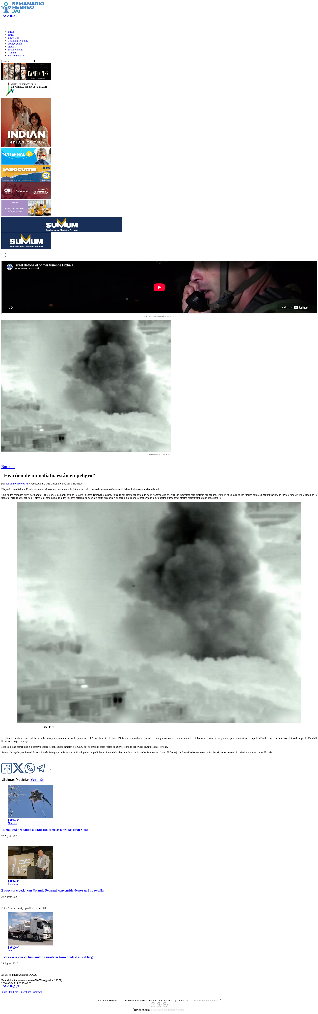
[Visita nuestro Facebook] (2, 16)
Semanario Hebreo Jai (16, 483)
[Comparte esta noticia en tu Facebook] (7, 772)
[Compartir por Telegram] (41, 772)
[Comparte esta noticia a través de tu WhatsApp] (30, 772)
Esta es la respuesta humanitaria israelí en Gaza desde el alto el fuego (47, 957)
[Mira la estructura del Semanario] (15, 16)
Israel (11, 34)
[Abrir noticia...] (30, 817)
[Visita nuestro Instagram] (8, 16)
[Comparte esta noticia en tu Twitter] (19, 772)
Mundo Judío (15, 43)
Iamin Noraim (15, 49)
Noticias (12, 46)
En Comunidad (16, 55)
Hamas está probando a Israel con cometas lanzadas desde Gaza (44, 829)
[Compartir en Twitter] (11, 820)
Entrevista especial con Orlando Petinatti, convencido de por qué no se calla (52, 890)
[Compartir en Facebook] (8, 820)
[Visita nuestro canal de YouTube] (11, 16)
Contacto (37, 991)
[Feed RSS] (18, 986)
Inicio (11, 31)
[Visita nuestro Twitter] (4, 16)
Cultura (12, 52)
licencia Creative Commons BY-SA (201, 1000)
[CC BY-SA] (159, 1005)
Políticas (13, 991)
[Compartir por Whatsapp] (14, 820)
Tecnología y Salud (18, 40)
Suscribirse (25, 991)
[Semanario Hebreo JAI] (22, 13)
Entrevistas (13, 37)
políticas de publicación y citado (168, 1009)
